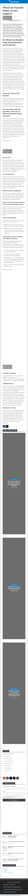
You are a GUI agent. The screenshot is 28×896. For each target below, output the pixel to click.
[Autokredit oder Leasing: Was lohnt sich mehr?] (5, 854)
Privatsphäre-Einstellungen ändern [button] (11, 887)
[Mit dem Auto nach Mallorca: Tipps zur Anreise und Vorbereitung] (5, 860)
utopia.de (5, 871)
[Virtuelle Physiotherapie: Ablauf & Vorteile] (5, 842)
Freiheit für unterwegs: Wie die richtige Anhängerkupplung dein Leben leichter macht (14, 693)
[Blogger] (4, 778)
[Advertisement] (14, 817)
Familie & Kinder (7, 765)
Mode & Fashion (7, 770)
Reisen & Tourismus (8, 758)
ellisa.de (4, 868)
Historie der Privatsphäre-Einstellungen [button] (12, 889)
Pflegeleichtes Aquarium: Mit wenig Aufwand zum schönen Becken (14, 588)
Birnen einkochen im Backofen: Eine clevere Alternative (16, 847)
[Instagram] (10, 778)
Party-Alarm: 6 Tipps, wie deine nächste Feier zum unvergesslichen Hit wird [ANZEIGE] (14, 483)
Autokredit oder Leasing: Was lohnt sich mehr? (15, 854)
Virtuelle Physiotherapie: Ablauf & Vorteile (16, 841)
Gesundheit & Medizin (8, 754)
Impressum (5, 884)
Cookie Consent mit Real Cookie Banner (10, 895)
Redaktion (15, 16)
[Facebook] (7, 778)
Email (4, 791)
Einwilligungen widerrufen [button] (9, 892)
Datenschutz (13, 884)
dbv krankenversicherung (8, 872)
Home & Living (7, 756)
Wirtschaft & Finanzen (8, 761)
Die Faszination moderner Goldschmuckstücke (13, 837)
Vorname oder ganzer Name (9, 786)
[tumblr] (17, 778)
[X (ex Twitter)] (14, 778)
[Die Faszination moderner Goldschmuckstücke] (5, 837)
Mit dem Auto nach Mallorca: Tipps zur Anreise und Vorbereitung (15, 860)
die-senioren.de (6, 869)
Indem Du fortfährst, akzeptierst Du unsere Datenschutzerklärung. (13, 797)
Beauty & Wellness (8, 768)
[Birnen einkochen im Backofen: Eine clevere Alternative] (5, 848)
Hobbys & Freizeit (7, 5)
